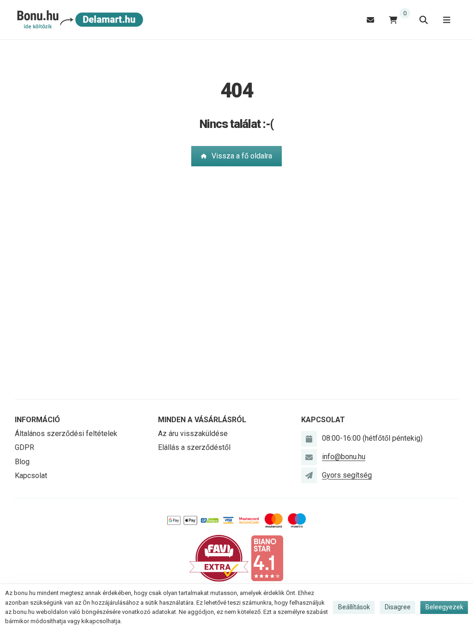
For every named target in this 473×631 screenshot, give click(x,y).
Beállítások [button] (354, 607)
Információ (37, 419)
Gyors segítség (347, 475)
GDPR (24, 447)
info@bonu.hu (343, 456)
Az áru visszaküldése (193, 433)
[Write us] (309, 475)
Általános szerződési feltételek (66, 433)
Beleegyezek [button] (444, 607)
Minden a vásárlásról (202, 419)
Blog (22, 461)
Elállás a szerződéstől (194, 447)
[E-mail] (370, 19)
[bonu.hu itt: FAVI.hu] (219, 557)
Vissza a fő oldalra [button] (242, 156)
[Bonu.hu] (79, 20)
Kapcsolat (31, 475)
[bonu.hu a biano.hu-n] (267, 557)
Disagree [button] (398, 607)
